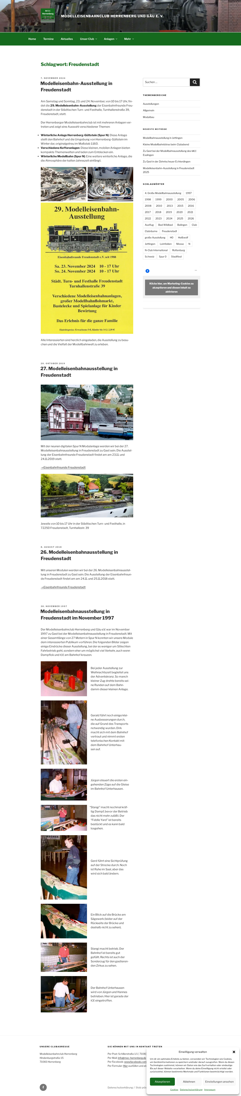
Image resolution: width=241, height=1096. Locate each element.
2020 (179, 212)
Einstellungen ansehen (219, 1081)
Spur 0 (163, 256)
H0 (171, 237)
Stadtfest (176, 256)
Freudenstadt (169, 231)
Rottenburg (178, 250)
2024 (169, 218)
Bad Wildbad (165, 224)
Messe (180, 243)
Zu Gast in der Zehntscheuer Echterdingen (166, 161)
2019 (169, 212)
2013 (170, 205)
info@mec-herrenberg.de (132, 1057)
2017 (148, 212)
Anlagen (109, 39)
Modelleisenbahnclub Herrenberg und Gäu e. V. (112, 16)
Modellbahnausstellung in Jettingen (162, 137)
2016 (191, 205)
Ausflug (149, 224)
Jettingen (150, 243)
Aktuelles (67, 39)
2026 (191, 218)
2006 (191, 199)
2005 (180, 199)
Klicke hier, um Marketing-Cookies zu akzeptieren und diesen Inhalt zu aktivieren (171, 287)
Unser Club (87, 39)
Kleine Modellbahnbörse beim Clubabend (166, 144)
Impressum (209, 1089)
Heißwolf (183, 237)
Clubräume (151, 231)
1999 (158, 199)
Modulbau (148, 117)
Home (32, 39)
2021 (190, 212)
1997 (189, 193)
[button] (234, 1052)
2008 (148, 205)
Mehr (127, 39)
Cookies (174, 1089)
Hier (125, 1065)
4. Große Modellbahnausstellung (163, 193)
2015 (180, 205)
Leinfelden (166, 243)
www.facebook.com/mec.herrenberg (145, 1061)
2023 (158, 218)
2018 (158, 212)
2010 (159, 205)
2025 (180, 218)
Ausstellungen (151, 103)
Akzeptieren (162, 1081)
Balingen (182, 224)
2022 (148, 218)
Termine (48, 39)
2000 (169, 199)
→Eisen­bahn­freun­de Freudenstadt (63, 467)
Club (194, 224)
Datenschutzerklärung (191, 1089)
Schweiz (149, 256)
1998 (148, 199)
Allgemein (148, 110)
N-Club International (156, 250)
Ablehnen (189, 1081)
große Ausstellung (155, 237)
